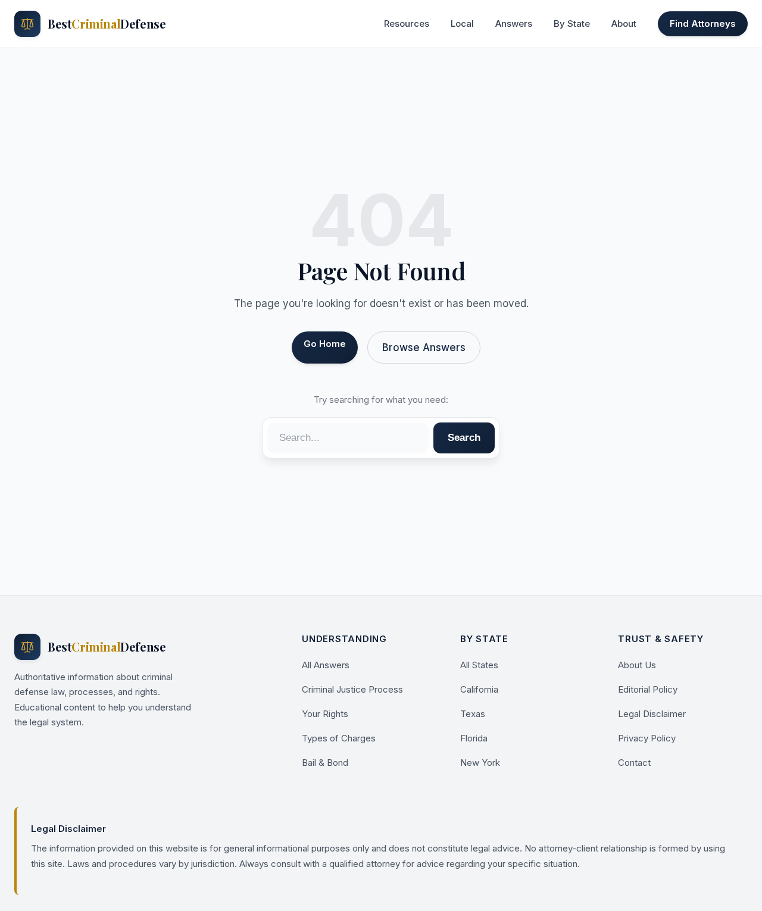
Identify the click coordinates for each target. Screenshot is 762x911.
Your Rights (325, 713)
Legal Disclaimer (652, 713)
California (479, 689)
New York (480, 762)
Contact (634, 762)
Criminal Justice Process (352, 689)
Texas (472, 713)
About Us (637, 665)
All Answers (325, 665)
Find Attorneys (703, 23)
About (623, 23)
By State (572, 23)
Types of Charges (339, 738)
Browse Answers (424, 347)
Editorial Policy (647, 689)
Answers (513, 23)
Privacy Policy (647, 738)
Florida (474, 738)
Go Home (325, 343)
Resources (406, 23)
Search (464, 437)
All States (479, 665)
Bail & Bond (325, 762)
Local (462, 23)
